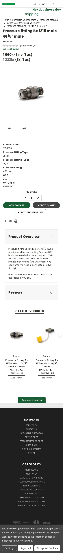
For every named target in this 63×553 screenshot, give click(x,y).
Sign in (25, 449)
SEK (43, 3)
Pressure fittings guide (31, 441)
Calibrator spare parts (31, 478)
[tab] (31, 236)
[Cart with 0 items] (52, 4)
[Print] (15, 221)
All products (31, 470)
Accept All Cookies (47, 548)
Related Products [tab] (29, 311)
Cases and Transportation (31, 501)
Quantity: (31, 191)
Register (37, 449)
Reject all (25, 548)
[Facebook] (5, 221)
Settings (9, 548)
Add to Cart (16, 377)
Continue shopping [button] (31, 400)
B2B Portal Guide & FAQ (31, 433)
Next (60, 336)
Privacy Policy (26, 540)
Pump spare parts (31, 485)
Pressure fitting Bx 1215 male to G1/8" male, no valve (16, 363)
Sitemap (31, 453)
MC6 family (31, 474)
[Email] (10, 221)
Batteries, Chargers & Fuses (32, 505)
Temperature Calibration (31, 497)
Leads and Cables (31, 493)
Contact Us (31, 429)
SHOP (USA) (31, 445)
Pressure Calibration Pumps (31, 481)
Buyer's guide (31, 437)
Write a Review (11, 48)
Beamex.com (31, 425)
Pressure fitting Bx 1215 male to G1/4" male (46, 363)
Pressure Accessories (31, 489)
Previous (4, 336)
